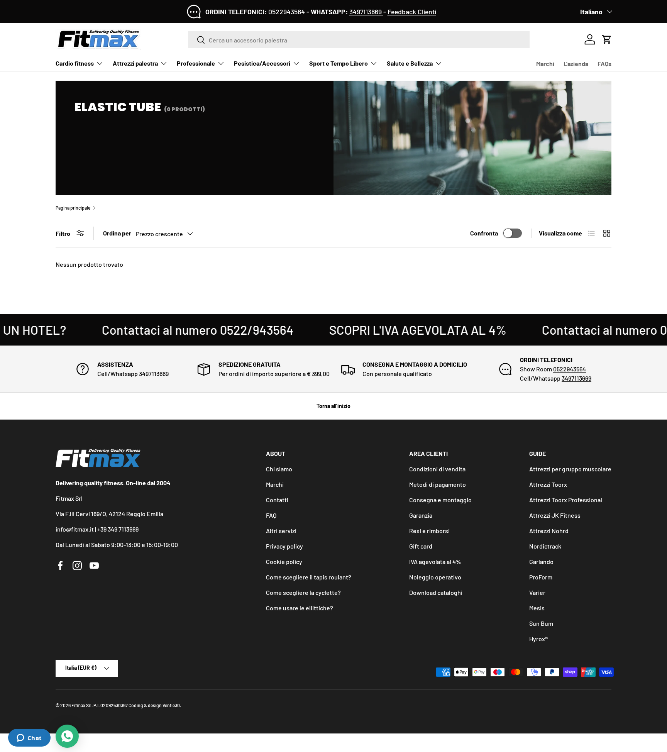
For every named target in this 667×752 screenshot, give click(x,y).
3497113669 (366, 11)
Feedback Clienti (412, 11)
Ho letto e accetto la (291, 414)
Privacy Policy (315, 414)
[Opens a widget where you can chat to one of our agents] (29, 738)
